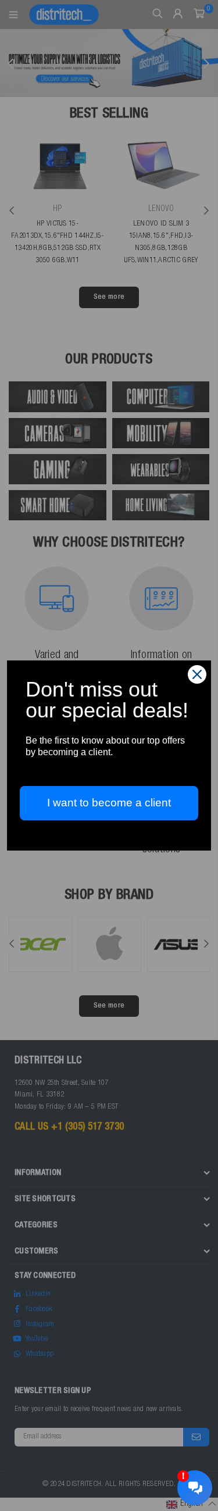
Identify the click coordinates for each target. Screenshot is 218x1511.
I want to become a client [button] (109, 802)
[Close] (197, 674)
